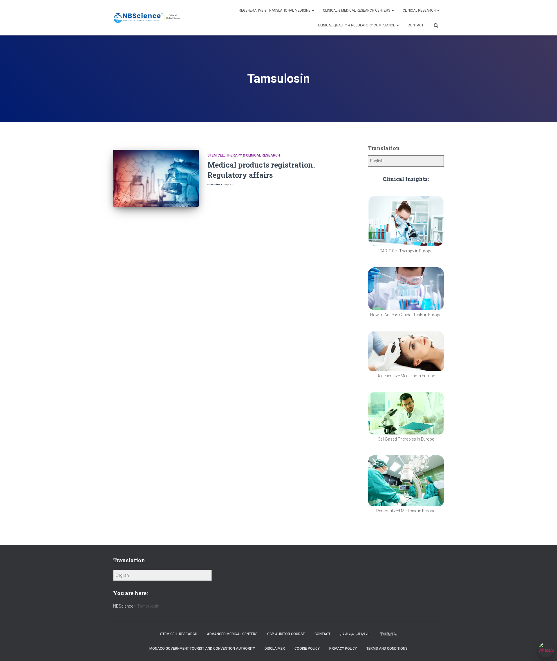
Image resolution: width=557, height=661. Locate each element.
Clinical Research (420, 10)
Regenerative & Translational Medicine (275, 10)
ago (228, 184)
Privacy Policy (343, 648)
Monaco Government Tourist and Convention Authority (202, 648)
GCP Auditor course (286, 634)
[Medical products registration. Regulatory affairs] (156, 178)
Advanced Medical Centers (232, 634)
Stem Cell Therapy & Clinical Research (243, 155)
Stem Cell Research (178, 634)
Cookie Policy (307, 648)
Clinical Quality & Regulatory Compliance (357, 25)
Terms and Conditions (387, 648)
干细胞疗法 (388, 634)
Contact (416, 25)
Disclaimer (275, 648)
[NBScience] (147, 18)
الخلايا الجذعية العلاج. (355, 634)
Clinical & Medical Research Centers (357, 10)
